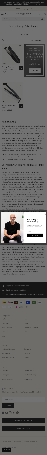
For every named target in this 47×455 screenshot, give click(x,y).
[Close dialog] (44, 214)
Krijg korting (35, 235)
